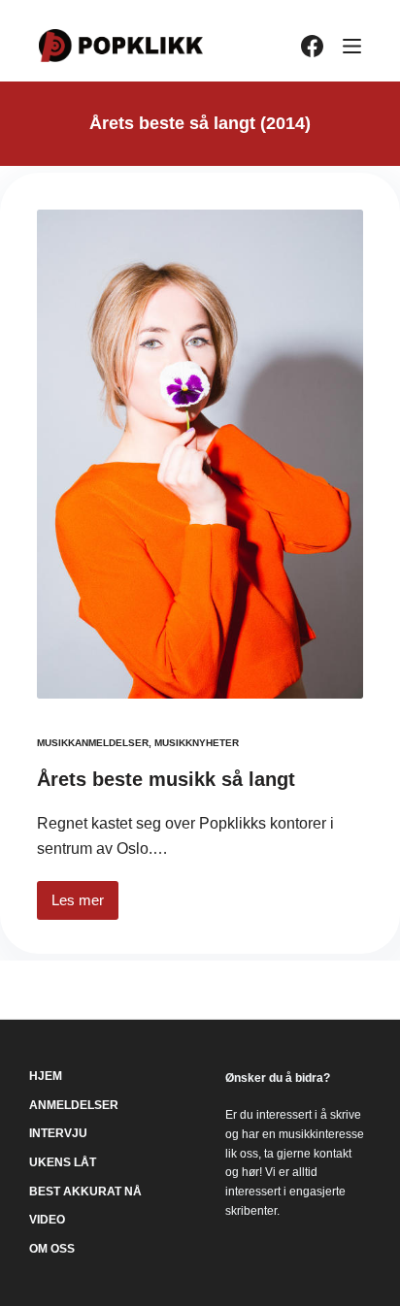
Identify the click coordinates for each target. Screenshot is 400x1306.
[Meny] (352, 46)
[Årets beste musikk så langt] (200, 454)
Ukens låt (62, 1162)
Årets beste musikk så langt (166, 779)
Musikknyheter (196, 742)
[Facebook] (312, 46)
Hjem (45, 1076)
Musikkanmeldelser (93, 742)
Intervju (58, 1133)
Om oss (52, 1249)
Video (47, 1219)
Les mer (84, 906)
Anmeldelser (73, 1105)
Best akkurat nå (85, 1191)
